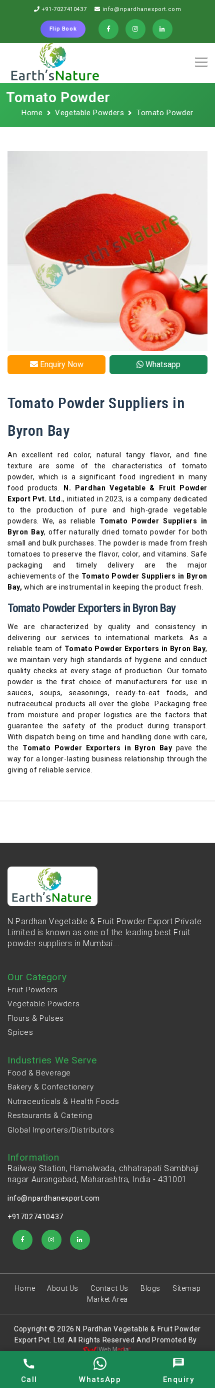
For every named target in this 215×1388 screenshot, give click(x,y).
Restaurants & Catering (50, 1115)
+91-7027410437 (64, 9)
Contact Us (109, 1288)
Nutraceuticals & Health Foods (63, 1101)
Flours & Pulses (36, 1018)
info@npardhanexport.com (142, 9)
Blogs (150, 1288)
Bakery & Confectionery (51, 1086)
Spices (21, 1032)
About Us (62, 1288)
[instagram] (52, 1240)
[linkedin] (80, 1240)
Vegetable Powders (89, 112)
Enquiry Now (61, 364)
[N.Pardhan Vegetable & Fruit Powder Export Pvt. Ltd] (56, 63)
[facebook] (22, 1240)
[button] (199, 59)
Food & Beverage (39, 1072)
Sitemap (186, 1288)
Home (32, 112)
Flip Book (63, 29)
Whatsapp (162, 364)
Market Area (107, 1299)
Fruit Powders (33, 989)
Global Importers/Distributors (61, 1130)
